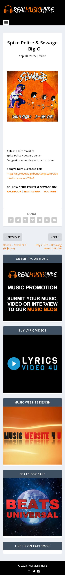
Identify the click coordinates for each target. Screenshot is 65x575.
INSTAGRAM (32, 191)
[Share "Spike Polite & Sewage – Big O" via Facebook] (10, 220)
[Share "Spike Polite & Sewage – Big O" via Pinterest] (32, 220)
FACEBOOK (14, 191)
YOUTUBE (49, 191)
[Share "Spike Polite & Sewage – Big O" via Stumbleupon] (47, 220)
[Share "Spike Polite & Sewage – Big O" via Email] (54, 220)
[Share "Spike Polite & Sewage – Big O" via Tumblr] (25, 220)
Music (42, 56)
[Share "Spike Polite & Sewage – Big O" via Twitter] (18, 220)
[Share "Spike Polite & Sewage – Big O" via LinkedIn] (39, 220)
